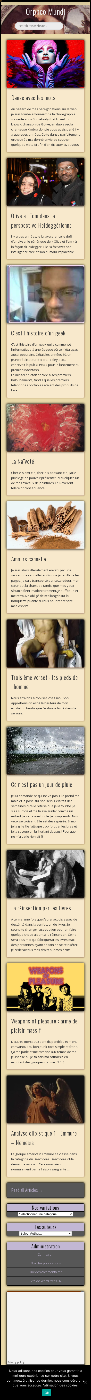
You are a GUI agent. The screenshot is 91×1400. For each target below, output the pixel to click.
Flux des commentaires (45, 1272)
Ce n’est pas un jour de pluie (41, 784)
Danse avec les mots (33, 97)
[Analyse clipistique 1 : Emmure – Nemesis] (46, 1099)
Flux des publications (46, 1263)
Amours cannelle (28, 558)
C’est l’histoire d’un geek (38, 332)
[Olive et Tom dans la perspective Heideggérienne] (46, 182)
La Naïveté (22, 461)
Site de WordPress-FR (45, 1281)
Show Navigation (73, 44)
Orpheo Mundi (46, 11)
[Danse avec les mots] (46, 64)
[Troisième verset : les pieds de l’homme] (46, 643)
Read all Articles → (27, 1190)
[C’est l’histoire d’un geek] (46, 294)
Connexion (45, 1254)
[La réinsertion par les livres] (46, 874)
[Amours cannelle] (46, 525)
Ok (47, 1393)
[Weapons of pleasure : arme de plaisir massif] (46, 987)
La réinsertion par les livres (41, 907)
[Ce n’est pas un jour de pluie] (46, 751)
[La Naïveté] (46, 428)
